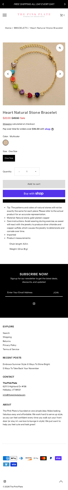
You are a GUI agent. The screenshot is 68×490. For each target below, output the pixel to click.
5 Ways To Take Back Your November (21, 368)
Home (8, 28)
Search (6, 333)
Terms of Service (11, 349)
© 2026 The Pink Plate (13, 486)
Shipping (7, 124)
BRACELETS (21, 28)
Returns (7, 341)
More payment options (34, 201)
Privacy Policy (9, 345)
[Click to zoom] (60, 48)
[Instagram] (34, 304)
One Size (9, 158)
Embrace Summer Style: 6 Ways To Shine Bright (26, 364)
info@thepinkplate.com (14, 395)
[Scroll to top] (61, 481)
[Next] (64, 4)
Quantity (7, 171)
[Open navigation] (9, 15)
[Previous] (3, 4)
